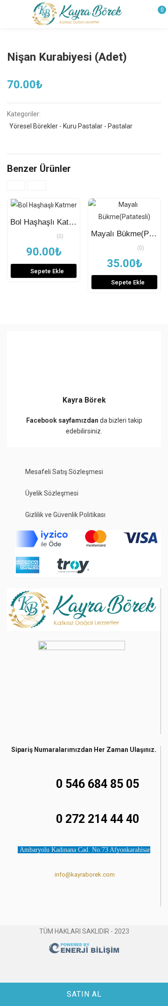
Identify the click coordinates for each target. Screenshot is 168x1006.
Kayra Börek (84, 400)
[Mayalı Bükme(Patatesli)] (124, 210)
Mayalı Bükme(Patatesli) (124, 233)
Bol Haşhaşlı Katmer (43, 222)
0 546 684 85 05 (97, 784)
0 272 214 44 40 (97, 819)
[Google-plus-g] (119, 899)
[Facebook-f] (48, 899)
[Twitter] (84, 899)
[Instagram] (66, 899)
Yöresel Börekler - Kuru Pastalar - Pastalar (71, 126)
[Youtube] (101, 899)
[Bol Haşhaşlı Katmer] (43, 204)
